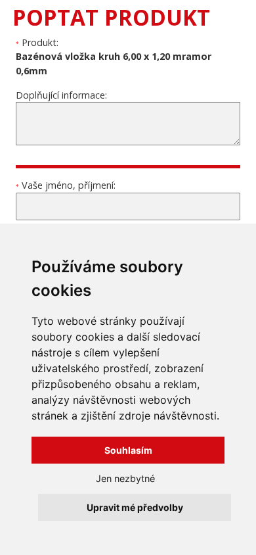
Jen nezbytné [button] (125, 478)
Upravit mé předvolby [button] (135, 507)
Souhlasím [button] (128, 450)
